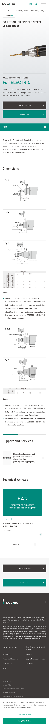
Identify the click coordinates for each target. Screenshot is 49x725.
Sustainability (7, 664)
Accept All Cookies (24, 721)
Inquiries (29, 654)
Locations (29, 664)
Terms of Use (7, 681)
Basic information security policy (13, 689)
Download (6, 654)
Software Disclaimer (9, 692)
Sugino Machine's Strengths (35, 659)
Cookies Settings (25, 714)
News (5, 669)
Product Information (10, 647)
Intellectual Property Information (13, 696)
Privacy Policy (7, 685)
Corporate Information (10, 659)
